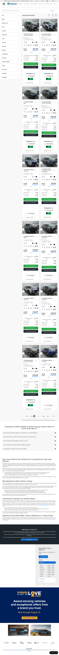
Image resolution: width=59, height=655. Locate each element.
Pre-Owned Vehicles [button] (34, 3)
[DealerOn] (29, 648)
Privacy (18, 649)
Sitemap (15, 649)
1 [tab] (27, 637)
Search (52, 10)
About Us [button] (55, 3)
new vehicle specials (43, 504)
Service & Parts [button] (46, 3)
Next (44, 416)
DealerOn (11, 649)
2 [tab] (29, 637)
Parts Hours (42, 581)
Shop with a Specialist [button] (30, 67)
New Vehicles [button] (20, 3)
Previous (4, 630)
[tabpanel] (18, 630)
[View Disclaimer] (33, 45)
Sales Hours (42, 562)
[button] (38, 25)
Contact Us (29, 539)
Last (48, 416)
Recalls (21, 649)
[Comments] (35, 45)
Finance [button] (51, 3)
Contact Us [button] (43, 556)
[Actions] (37, 35)
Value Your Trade (27, 3)
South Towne (26, 649)
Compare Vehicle (29, 82)
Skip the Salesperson (31, 63)
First (27, 416)
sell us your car (53, 518)
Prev (31, 416)
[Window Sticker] (37, 45)
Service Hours (42, 579)
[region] (31, 58)
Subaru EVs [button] (41, 3)
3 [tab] (31, 637)
